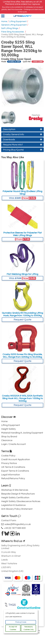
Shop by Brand (9, 436)
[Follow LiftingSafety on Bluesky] (6, 534)
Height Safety (8, 429)
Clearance (6, 440)
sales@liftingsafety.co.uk (17, 524)
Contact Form (8, 520)
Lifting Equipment (18, 21)
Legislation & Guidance (13, 505)
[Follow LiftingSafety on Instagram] (12, 534)
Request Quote (22, 319)
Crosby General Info (13, 134)
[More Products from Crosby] (36, 118)
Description (9, 129)
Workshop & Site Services (14, 490)
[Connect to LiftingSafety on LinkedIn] (17, 534)
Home (4, 21)
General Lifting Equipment (14, 25)
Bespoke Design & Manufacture (18, 494)
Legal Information (10, 474)
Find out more (20, 622)
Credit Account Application (15, 459)
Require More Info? (13, 144)
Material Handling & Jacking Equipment (22, 433)
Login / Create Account (13, 444)
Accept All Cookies (13, 628)
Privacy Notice (9, 463)
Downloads (9, 139)
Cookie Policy (8, 455)
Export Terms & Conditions (15, 471)
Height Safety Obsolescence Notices (20, 501)
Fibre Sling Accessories (12, 32)
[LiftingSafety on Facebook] (2, 534)
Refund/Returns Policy (13, 478)
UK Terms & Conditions (13, 467)
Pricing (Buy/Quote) (13, 150)
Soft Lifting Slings (9, 28)
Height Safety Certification (15, 497)
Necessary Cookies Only (29, 628)
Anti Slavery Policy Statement (17, 509)
